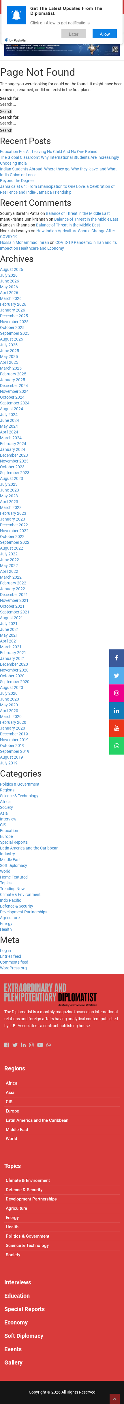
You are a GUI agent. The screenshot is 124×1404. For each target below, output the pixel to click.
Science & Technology (19, 795)
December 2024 (14, 385)
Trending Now (12, 888)
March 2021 (11, 647)
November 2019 (14, 739)
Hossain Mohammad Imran (24, 242)
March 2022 (11, 577)
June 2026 (9, 281)
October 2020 (12, 676)
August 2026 (11, 269)
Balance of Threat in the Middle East (78, 213)
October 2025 (12, 327)
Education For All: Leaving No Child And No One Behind (48, 151)
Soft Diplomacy (13, 865)
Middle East (10, 859)
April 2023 (9, 501)
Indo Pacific (10, 900)
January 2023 (12, 519)
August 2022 (11, 548)
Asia (4, 813)
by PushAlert (18, 40)
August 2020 (11, 687)
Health (6, 929)
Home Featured (14, 877)
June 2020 (9, 699)
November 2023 (14, 461)
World (5, 871)
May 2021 (9, 635)
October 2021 (12, 606)
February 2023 (13, 513)
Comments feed (14, 962)
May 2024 (9, 426)
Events (13, 1349)
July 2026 (9, 275)
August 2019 (11, 757)
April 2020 (9, 710)
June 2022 (9, 559)
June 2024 (9, 420)
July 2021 (9, 623)
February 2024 (13, 443)
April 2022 (9, 571)
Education (9, 830)
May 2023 (9, 496)
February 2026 (13, 304)
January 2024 (12, 449)
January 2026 (12, 310)
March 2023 (11, 507)
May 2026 (9, 287)
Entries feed (10, 956)
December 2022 (14, 525)
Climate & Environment (20, 894)
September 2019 (14, 751)
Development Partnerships (23, 912)
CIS (3, 824)
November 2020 (14, 670)
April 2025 (9, 362)
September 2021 (14, 612)
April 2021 (9, 641)
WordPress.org (13, 968)
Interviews (17, 1282)
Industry (7, 854)
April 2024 (9, 432)
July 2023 (9, 484)
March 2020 (11, 716)
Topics (6, 883)
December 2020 (14, 664)
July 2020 (9, 693)
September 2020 (14, 681)
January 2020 (12, 728)
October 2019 (12, 745)
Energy (6, 923)
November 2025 (14, 321)
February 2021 (13, 652)
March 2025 (11, 368)
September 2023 (14, 472)
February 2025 (13, 374)
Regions (7, 790)
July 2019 (9, 763)
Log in (5, 950)
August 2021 (11, 617)
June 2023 (9, 490)
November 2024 (14, 391)
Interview (8, 819)
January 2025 (12, 379)
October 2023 (12, 467)
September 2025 (14, 333)
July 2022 (9, 554)
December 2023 (14, 455)
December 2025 (14, 316)
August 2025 (11, 339)
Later (73, 34)
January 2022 (12, 588)
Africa (5, 801)
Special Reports (14, 842)
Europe (6, 836)
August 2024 (11, 408)
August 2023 (11, 478)
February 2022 (13, 583)
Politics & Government (20, 784)
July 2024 (9, 414)
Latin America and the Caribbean (29, 848)
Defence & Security (16, 906)
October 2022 (12, 536)
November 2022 (14, 530)
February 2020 (13, 722)
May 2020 (9, 705)
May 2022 (9, 565)
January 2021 (12, 658)
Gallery (13, 1362)
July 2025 (9, 345)
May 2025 (9, 356)
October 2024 (12, 397)
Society (6, 807)
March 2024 (11, 437)
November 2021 (14, 600)
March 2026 (11, 298)
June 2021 (9, 629)
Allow (105, 34)
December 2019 (14, 734)
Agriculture (10, 917)
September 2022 (14, 542)
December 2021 (14, 594)
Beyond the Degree (16, 180)
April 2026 (9, 292)
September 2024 (14, 403)
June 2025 (9, 350)
